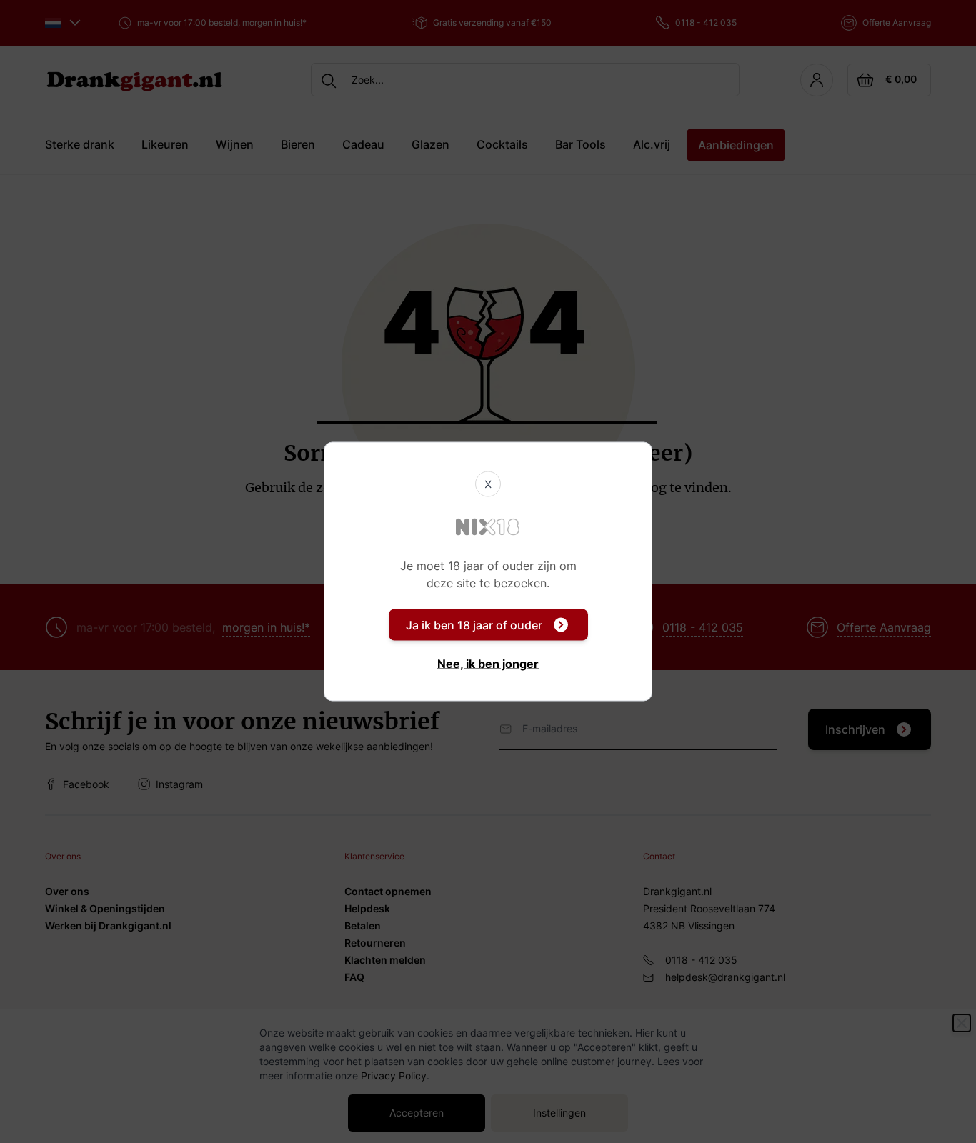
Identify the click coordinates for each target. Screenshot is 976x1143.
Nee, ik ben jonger (488, 664)
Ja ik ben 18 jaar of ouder (474, 625)
